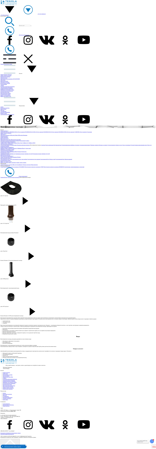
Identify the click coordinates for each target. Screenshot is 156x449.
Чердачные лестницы (4, 82)
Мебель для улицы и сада (5, 96)
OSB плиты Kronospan (22, 135)
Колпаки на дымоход (103, 145)
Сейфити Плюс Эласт (18, 142)
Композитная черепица (5, 76)
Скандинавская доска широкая (33, 159)
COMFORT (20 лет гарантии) (81, 132)
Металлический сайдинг (5, 93)
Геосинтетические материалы (6, 90)
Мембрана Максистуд (12, 148)
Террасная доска (3, 77)
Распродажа (6, 64)
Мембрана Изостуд (21, 148)
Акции (10, 64)
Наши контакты (11, 114)
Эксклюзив (89, 132)
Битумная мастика (57, 145)
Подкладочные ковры (5, 145)
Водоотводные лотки (4, 92)
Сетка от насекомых (126, 145)
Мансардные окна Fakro (16, 139)
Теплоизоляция (3, 84)
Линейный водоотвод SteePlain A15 (7, 153)
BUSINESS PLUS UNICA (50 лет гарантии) (34, 132)
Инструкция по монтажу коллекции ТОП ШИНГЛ (14, 166)
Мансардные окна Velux (5, 139)
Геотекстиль (23, 151)
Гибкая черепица (3, 130)
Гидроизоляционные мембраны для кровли (71, 145)
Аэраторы (43, 145)
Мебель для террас (4, 162)
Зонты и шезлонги (12, 162)
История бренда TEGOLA (8, 404)
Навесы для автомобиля (5, 95)
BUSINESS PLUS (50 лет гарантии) (51, 132)
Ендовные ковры (13, 145)
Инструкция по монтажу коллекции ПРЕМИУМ (54, 166)
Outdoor (2, 137)
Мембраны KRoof (13, 151)
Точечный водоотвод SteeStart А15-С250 (41, 153)
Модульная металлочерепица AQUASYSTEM (10, 78)
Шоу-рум (2, 110)
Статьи (1, 166)
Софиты (2, 85)
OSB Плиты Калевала (5, 135)
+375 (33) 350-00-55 (42, 14)
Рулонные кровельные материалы (7, 86)
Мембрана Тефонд (4, 148)
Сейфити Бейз (10, 142)
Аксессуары (28, 148)
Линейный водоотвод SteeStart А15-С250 (24, 153)
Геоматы (19, 151)
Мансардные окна (4, 81)
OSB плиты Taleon (14, 135)
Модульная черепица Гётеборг (14, 157)
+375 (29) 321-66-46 (4, 15)
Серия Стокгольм (4, 157)
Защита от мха (119, 145)
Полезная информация (5, 112)
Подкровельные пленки (5, 94)
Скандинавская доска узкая (6, 159)
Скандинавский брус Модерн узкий (47, 159)
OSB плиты (2, 80)
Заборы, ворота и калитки (5, 75)
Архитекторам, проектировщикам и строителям (74, 166)
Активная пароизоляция (85, 145)
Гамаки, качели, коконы (21, 162)
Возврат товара (3, 113)
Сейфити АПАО (31, 142)
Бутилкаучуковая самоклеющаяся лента (139, 145)
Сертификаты (3, 111)
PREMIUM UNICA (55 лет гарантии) (17, 132)
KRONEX (6, 137)
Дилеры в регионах (27, 164)
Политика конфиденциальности (7, 434)
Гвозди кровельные (49, 145)
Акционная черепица (4, 132)
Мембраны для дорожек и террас (7, 89)
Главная (2, 64)
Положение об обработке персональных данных (10, 433)
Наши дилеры (3, 109)
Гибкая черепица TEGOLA (6, 74)
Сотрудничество (3, 114)
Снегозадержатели (112, 145)
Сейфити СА (25, 142)
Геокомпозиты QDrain (5, 151)
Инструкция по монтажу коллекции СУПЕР (34, 166)
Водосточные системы (5, 83)
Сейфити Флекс (3, 142)
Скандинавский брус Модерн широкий (64, 159)
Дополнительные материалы (6, 87)
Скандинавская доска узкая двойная (19, 159)
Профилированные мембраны (6, 88)
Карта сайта (5, 399)
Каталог (5, 177)
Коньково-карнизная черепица (23, 145)
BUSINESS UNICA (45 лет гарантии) (66, 132)
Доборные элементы (94, 145)
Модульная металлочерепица (6, 156)
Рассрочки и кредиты (4, 107)
